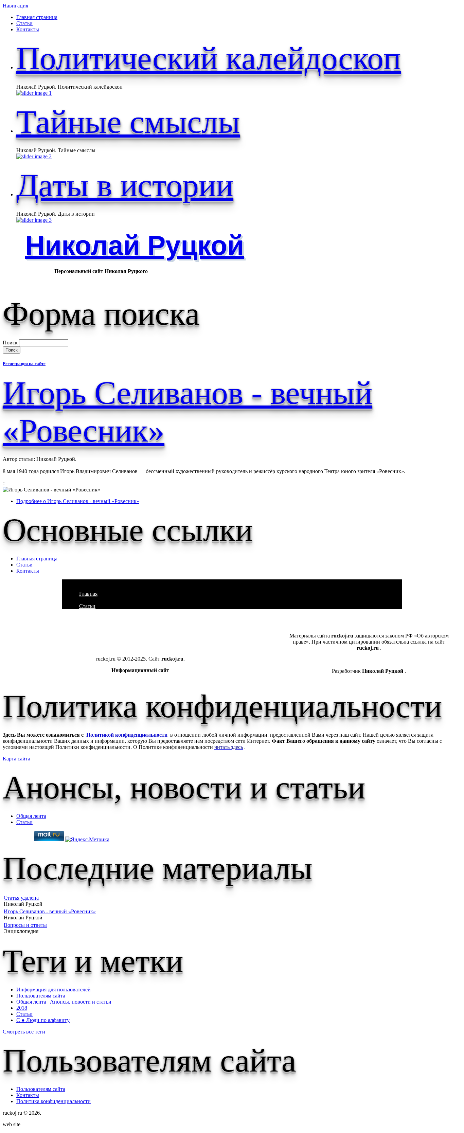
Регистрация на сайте (24, 363)
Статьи (24, 23)
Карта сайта (16, 758)
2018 (21, 1008)
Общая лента (31, 816)
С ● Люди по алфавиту (43, 1020)
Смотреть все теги (24, 1032)
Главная (88, 594)
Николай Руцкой (134, 245)
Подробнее (77, 501)
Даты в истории (124, 185)
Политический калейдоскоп (208, 58)
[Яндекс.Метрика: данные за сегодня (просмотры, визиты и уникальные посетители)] (87, 840)
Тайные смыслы (128, 122)
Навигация (15, 5)
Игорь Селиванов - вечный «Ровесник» (50, 911)
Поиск (11, 342)
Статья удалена (21, 898)
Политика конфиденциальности (53, 1101)
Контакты (27, 29)
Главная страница (36, 17)
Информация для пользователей (53, 989)
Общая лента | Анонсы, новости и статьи (63, 1002)
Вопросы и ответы (25, 925)
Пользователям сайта (40, 996)
